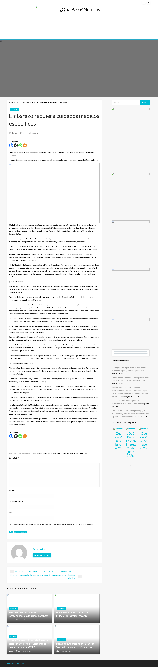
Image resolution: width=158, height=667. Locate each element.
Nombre (12, 490)
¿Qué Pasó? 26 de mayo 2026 (143, 441)
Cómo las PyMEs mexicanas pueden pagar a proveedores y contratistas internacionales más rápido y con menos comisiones (130, 414)
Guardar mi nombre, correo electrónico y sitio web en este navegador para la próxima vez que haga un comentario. (52, 525)
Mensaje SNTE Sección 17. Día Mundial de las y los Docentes (72, 614)
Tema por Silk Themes (16, 663)
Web (10, 512)
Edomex (13, 636)
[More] (25, 145)
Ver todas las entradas (42, 555)
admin (58, 651)
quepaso (59, 620)
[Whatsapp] (20, 145)
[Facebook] (11, 145)
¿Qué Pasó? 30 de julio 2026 (118, 441)
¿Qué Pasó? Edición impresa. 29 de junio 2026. (131, 444)
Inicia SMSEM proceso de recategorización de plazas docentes (28, 614)
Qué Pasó (26, 103)
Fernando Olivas (18, 133)
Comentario (14, 458)
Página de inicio (14, 103)
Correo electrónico (16, 501)
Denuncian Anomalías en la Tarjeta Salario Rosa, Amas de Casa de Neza (75, 645)
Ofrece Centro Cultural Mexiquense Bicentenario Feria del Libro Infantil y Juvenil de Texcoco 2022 (28, 643)
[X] (16, 145)
